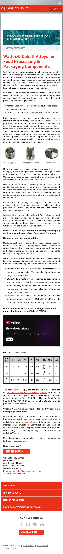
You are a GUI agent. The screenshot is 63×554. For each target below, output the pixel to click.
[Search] (59, 2)
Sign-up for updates (13, 500)
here (25, 441)
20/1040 (20, 296)
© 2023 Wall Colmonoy (10, 546)
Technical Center (12, 493)
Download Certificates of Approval (22, 507)
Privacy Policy (10, 548)
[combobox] (58, 3)
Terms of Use (28, 546)
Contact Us (9, 486)
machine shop (28, 422)
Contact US (29, 532)
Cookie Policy (42, 546)
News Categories (15, 48)
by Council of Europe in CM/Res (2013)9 (27, 392)
